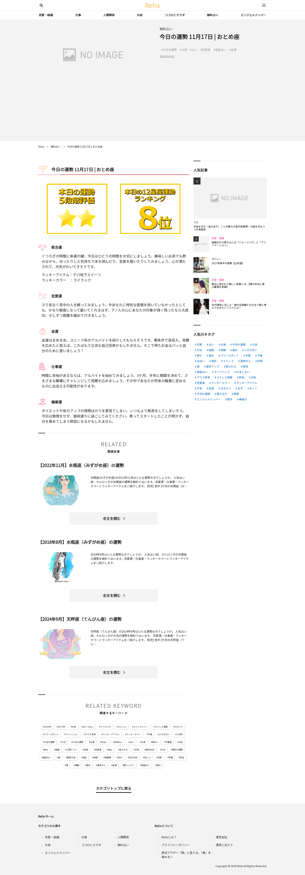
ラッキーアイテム (111, 734)
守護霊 (168, 741)
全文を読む (112, 518)
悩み (110, 749)
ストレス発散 (161, 726)
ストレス (122, 726)
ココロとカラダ (175, 15)
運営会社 (221, 837)
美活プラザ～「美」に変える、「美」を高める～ (186, 854)
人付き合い (164, 734)
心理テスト (71, 749)
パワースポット (51, 734)
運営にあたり (224, 845)
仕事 (78, 15)
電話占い (145, 765)
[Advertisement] (152, 116)
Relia (240, 866)
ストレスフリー (140, 726)
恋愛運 (98, 749)
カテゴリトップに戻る (113, 788)
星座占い (47, 757)
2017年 (61, 726)
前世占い (119, 741)
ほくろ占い (88, 726)
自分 (120, 757)
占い (132, 741)
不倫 (150, 734)
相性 (84, 757)
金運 (115, 765)
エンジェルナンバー (253, 15)
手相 (137, 749)
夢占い (155, 741)
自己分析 (133, 757)
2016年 (47, 726)
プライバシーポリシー (176, 845)
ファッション (71, 734)
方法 (163, 749)
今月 (64, 741)
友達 (143, 741)
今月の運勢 (78, 741)
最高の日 (71, 757)
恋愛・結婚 (46, 15)
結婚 (96, 757)
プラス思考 (90, 734)
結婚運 (108, 757)
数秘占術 (150, 749)
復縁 (57, 749)
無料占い (212, 15)
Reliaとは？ (169, 837)
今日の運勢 (49, 741)
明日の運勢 (177, 749)
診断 (160, 757)
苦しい (147, 757)
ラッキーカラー (133, 734)
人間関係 (109, 15)
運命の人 (101, 765)
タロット (179, 726)
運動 (77, 765)
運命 (88, 765)
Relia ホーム (46, 816)
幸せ (46, 749)
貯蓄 (171, 757)
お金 (140, 15)
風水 (159, 765)
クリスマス (105, 726)
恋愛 (86, 749)
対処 (181, 741)
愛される (123, 749)
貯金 (182, 757)
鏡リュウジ (129, 765)
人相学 (180, 734)
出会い (104, 741)
